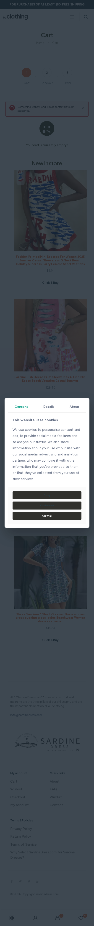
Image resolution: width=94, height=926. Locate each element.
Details (48, 407)
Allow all (47, 515)
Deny (47, 495)
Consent (21, 407)
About (74, 407)
